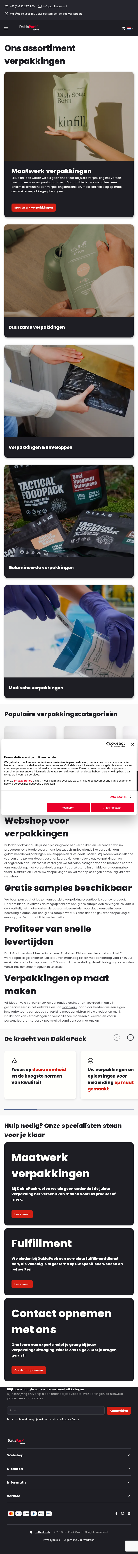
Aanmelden (119, 1411)
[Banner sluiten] (132, 744)
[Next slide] (130, 1037)
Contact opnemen (28, 1370)
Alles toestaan (112, 807)
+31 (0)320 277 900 (22, 6)
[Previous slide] (117, 1037)
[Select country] (130, 28)
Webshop (15, 1455)
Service (13, 1496)
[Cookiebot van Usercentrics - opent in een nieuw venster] (109, 744)
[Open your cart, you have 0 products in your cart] (124, 28)
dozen (38, 858)
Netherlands (42, 1532)
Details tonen (118, 796)
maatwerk (69, 1007)
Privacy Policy (70, 1419)
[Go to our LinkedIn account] (128, 1514)
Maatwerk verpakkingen (33, 207)
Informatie (17, 1482)
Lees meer (22, 1214)
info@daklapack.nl (55, 6)
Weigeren (68, 807)
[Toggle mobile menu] (6, 28)
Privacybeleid (51, 1540)
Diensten (15, 1469)
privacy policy (22, 780)
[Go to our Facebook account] (116, 1514)
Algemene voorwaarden (79, 1540)
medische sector (119, 863)
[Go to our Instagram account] (122, 1514)
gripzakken (25, 858)
